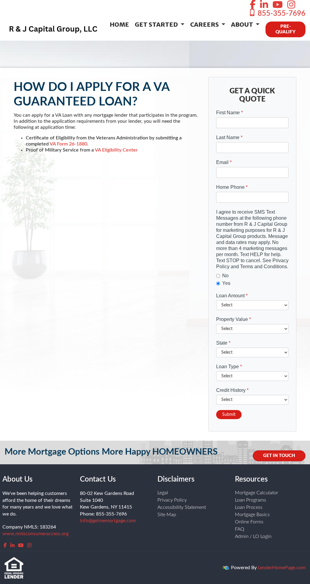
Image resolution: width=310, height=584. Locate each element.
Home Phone (232, 187)
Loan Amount (232, 295)
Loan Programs (250, 500)
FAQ (239, 529)
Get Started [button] (157, 24)
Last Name (229, 137)
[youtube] (277, 5)
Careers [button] (205, 24)
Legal (162, 492)
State (223, 342)
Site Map (166, 514)
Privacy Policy (172, 500)
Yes (226, 283)
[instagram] (291, 5)
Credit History (232, 390)
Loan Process (248, 507)
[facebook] (253, 5)
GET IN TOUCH (279, 455)
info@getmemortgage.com (108, 520)
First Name (229, 112)
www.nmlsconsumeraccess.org (35, 533)
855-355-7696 (280, 13)
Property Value (233, 319)
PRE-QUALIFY (285, 29)
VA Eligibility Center (116, 150)
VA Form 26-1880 (68, 144)
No (225, 275)
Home (119, 24)
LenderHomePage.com (281, 567)
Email (224, 162)
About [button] (242, 24)
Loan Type (229, 366)
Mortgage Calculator (256, 492)
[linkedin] (264, 5)
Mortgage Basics (252, 514)
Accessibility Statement (181, 507)
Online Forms (249, 521)
